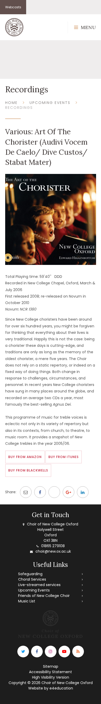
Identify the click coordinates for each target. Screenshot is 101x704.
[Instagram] (50, 651)
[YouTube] (64, 651)
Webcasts (13, 7)
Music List (26, 601)
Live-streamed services (39, 584)
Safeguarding (30, 573)
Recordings (19, 107)
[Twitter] (23, 651)
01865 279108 (53, 545)
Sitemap (50, 666)
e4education (61, 688)
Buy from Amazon (25, 457)
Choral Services (32, 579)
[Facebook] (37, 651)
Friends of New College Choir (44, 595)
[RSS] (78, 651)
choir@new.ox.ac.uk (53, 551)
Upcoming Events (50, 102)
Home (11, 102)
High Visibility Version (50, 677)
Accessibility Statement (50, 671)
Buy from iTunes (63, 457)
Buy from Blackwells (28, 470)
